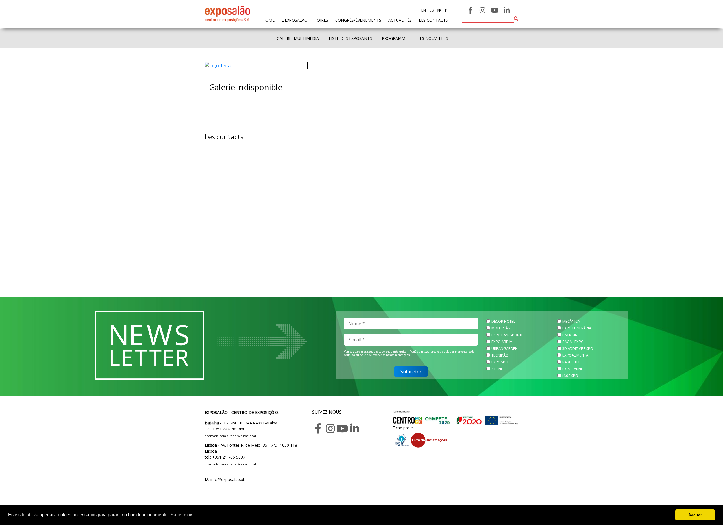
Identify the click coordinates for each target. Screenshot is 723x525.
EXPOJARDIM (502, 341)
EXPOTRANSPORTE (507, 334)
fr (439, 10)
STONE (497, 368)
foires (321, 20)
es (431, 10)
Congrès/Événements (358, 20)
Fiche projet (403, 427)
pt (446, 10)
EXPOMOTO (501, 362)
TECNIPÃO (499, 355)
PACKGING (571, 334)
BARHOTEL (571, 362)
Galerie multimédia (298, 38)
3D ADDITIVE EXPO (577, 348)
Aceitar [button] (695, 515)
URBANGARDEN (504, 348)
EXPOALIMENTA (575, 355)
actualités (400, 20)
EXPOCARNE (572, 368)
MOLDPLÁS (500, 328)
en (423, 10)
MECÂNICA (571, 321)
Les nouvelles (432, 38)
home (269, 20)
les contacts (433, 20)
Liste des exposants (350, 38)
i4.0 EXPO (570, 375)
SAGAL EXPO (573, 341)
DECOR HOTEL (503, 321)
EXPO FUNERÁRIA (576, 328)
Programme (395, 38)
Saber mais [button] (182, 514)
